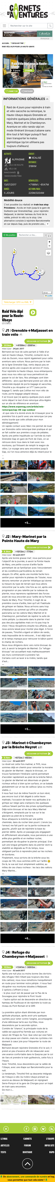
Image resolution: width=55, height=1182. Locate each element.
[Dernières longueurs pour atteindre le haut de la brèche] (41, 903)
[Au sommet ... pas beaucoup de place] (41, 706)
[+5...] (28, 526)
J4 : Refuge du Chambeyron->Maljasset (23, 954)
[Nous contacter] (5, 1130)
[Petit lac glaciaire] (13, 903)
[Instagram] (34, 1130)
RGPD (51, 1152)
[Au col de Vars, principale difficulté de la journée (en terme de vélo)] (13, 499)
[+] (47, 224)
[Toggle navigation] (4, 25)
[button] (14, 252)
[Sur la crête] (41, 927)
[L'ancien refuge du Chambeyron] (41, 1099)
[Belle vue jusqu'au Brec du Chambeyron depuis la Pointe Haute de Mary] (13, 717)
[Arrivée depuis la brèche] (13, 927)
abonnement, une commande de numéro (27, 1176)
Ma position (10, 235)
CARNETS (27, 1138)
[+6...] (27, 942)
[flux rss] (50, 1130)
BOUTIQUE (27, 1152)
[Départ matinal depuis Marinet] (13, 880)
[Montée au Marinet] (41, 717)
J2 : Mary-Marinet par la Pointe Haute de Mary (24, 538)
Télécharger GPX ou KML (17, 302)
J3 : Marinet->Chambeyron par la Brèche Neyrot (27, 745)
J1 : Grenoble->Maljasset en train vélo (27, 332)
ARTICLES (5, 1145)
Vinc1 (45, 82)
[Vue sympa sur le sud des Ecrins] (41, 488)
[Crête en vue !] (41, 915)
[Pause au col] (41, 694)
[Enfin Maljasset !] (41, 511)
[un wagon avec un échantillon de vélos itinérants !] (41, 465)
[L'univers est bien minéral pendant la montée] (41, 671)
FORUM (27, 1145)
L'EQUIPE (50, 1138)
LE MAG (4, 1138)
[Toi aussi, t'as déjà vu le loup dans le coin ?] (13, 511)
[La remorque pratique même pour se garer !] (13, 476)
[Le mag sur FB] (25, 1130)
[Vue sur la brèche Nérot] (41, 880)
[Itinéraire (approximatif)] (13, 892)
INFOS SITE (49, 1145)
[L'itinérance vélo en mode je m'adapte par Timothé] (13, 488)
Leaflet (49, 295)
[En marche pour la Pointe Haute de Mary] (13, 671)
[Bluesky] (42, 1130)
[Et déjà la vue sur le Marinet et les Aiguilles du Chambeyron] (41, 682)
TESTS (3, 1152)
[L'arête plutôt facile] (13, 706)
